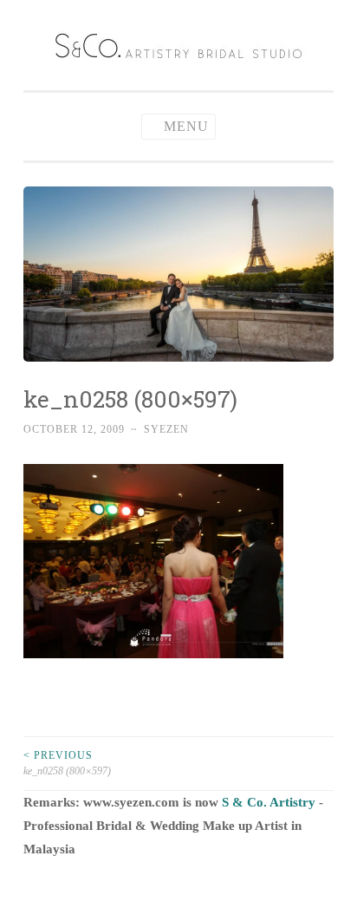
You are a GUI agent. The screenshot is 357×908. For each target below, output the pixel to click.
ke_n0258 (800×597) (67, 763)
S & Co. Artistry (268, 802)
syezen (166, 429)
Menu (186, 126)
